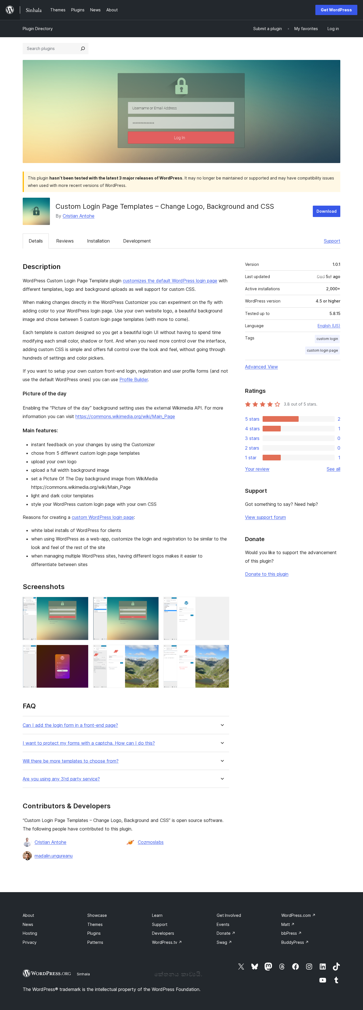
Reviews (65, 241)
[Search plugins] (82, 48)
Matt (288, 924)
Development (137, 241)
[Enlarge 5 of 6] (151, 652)
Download (326, 211)
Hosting (30, 933)
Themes (95, 924)
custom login (327, 339)
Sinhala (83, 974)
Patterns (95, 942)
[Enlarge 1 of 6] (81, 604)
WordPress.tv (167, 942)
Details (36, 241)
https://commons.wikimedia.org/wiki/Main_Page (125, 416)
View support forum (265, 517)
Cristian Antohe (78, 216)
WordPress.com (298, 915)
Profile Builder (133, 379)
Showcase (97, 915)
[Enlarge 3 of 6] (221, 604)
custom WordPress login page (103, 517)
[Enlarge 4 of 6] (81, 652)
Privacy (30, 942)
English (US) (329, 325)
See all (333, 469)
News (28, 924)
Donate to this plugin (266, 574)
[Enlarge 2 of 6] (151, 604)
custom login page (322, 350)
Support (332, 241)
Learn (157, 915)
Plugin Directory (38, 28)
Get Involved (229, 915)
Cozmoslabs (151, 842)
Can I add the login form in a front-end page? (70, 725)
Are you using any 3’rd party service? (61, 779)
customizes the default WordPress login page (170, 280)
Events (223, 924)
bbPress (291, 933)
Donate (226, 933)
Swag (224, 942)
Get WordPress (336, 9)
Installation (98, 241)
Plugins (94, 933)
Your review (257, 469)
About (28, 915)
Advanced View (261, 367)
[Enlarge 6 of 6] (221, 652)
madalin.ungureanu (54, 856)
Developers (163, 933)
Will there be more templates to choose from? (71, 761)
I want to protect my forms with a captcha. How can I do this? (89, 743)
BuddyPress (295, 942)
